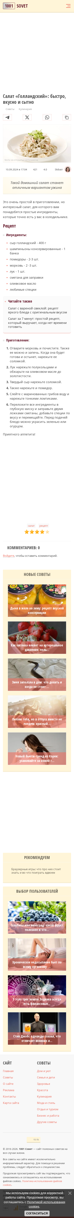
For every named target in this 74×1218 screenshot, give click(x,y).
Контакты (9, 1096)
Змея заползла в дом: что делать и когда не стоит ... (37, 684)
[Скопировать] (66, 117)
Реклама (8, 1090)
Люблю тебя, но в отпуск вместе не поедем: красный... (37, 721)
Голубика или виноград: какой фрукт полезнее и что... (37, 927)
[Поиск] (55, 6)
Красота (42, 1090)
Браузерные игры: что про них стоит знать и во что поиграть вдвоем (36, 871)
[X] (27, 117)
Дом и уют (44, 1071)
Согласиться (37, 1213)
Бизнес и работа (48, 1115)
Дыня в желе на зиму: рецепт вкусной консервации (37, 610)
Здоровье (43, 1084)
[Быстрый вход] (62, 6)
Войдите (8, 556)
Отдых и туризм (47, 1109)
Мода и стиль (46, 1103)
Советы (8, 1077)
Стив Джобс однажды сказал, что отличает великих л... (37, 1038)
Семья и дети (46, 1077)
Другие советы (47, 1122)
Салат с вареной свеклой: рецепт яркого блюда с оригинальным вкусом (37, 310)
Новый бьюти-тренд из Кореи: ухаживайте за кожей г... (36, 758)
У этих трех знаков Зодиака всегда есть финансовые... (37, 1001)
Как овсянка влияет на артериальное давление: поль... (37, 647)
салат (31, 525)
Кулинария (44, 1096)
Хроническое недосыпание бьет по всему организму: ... (37, 964)
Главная (8, 1071)
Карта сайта (11, 1103)
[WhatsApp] (47, 117)
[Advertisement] (37, 53)
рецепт (43, 525)
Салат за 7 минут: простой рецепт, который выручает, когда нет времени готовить (37, 323)
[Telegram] (7, 117)
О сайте (8, 1084)
